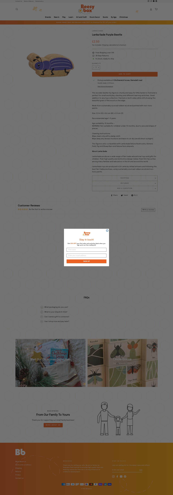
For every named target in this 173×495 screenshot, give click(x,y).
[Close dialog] (107, 231)
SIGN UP (86, 261)
